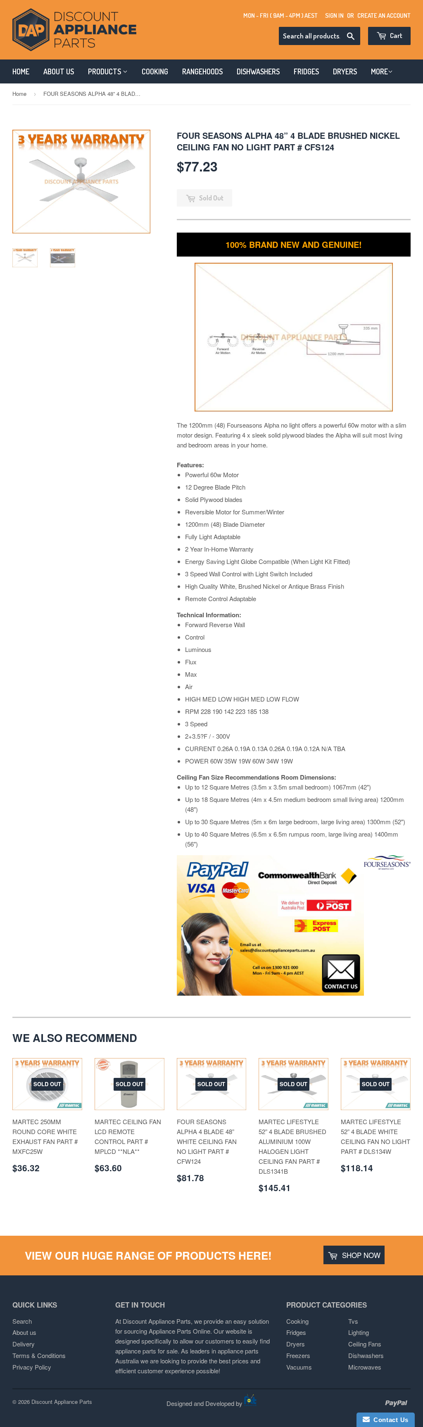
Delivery (23, 1343)
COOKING (155, 71)
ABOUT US (58, 71)
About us (24, 1332)
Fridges (296, 1332)
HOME (20, 71)
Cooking (297, 1321)
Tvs (353, 1321)
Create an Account (384, 15)
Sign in (334, 15)
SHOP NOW (360, 1255)
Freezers (298, 1355)
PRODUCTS (105, 71)
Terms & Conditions (39, 1355)
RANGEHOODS (202, 71)
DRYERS (345, 71)
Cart (395, 35)
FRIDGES (306, 71)
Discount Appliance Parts (61, 1402)
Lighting (358, 1332)
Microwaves (364, 1367)
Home (19, 94)
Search (22, 1321)
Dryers (295, 1343)
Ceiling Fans (364, 1343)
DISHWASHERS (258, 71)
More (379, 71)
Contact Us (389, 1419)
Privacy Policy (31, 1367)
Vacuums (299, 1367)
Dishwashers (366, 1355)
